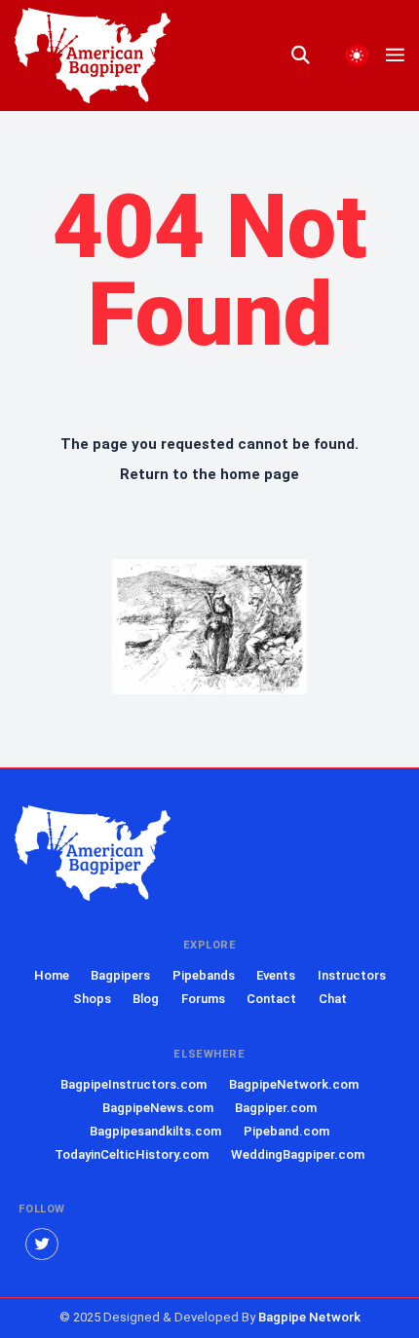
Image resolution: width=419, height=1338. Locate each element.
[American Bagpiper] (93, 853)
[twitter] (41, 1244)
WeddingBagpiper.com (297, 1154)
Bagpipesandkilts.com (155, 1131)
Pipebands (203, 975)
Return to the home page (209, 474)
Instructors (352, 975)
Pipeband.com (286, 1131)
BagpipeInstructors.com (133, 1084)
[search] (309, 55)
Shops (92, 998)
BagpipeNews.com (157, 1107)
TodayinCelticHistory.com (132, 1154)
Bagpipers (120, 975)
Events (275, 975)
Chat (333, 998)
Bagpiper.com (276, 1107)
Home (51, 975)
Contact (271, 998)
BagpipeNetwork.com (294, 1084)
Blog (146, 998)
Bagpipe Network (309, 1317)
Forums (203, 998)
